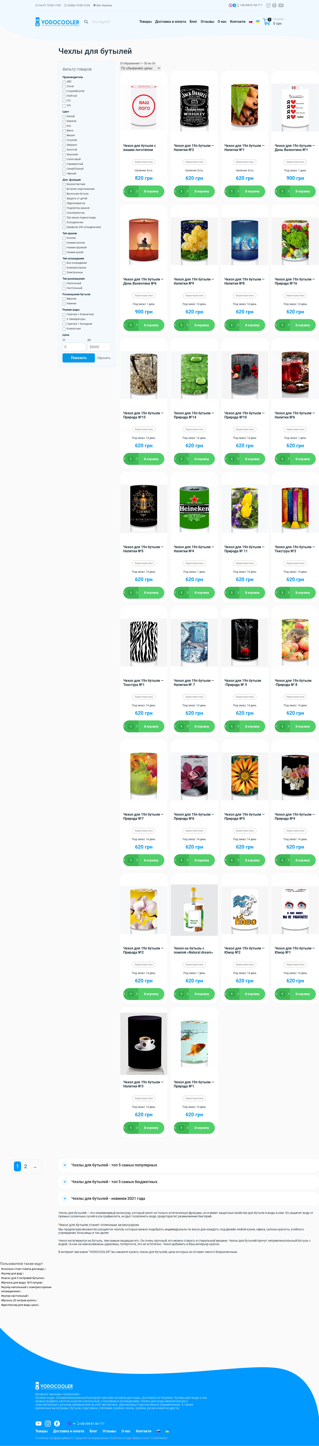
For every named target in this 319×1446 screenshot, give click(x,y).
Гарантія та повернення (91, 1438)
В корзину (151, 191)
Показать (79, 358)
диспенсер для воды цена (20, 1305)
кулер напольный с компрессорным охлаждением (26, 1289)
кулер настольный (15, 1295)
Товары (145, 22)
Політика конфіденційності (54, 1438)
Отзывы (207, 22)
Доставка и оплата (170, 22)
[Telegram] (234, 5)
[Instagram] (268, 5)
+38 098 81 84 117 (251, 5)
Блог (193, 22)
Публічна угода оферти (125, 1438)
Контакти (237, 22)
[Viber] (230, 5)
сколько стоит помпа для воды (23, 1269)
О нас (222, 22)
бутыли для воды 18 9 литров (22, 1282)
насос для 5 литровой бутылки (23, 1278)
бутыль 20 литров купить (19, 1300)
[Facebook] (274, 5)
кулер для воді (12, 1273)
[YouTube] (281, 5)
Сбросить (104, 358)
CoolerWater (159, 1438)
